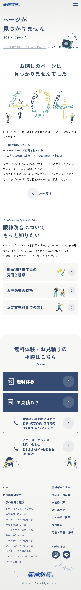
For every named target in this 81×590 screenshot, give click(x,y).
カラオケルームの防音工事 (19, 540)
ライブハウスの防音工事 (18, 551)
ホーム (7, 487)
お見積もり (27, 402)
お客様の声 (58, 502)
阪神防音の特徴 (12, 495)
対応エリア (58, 510)
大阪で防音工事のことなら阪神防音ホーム (24, 47)
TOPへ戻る (44, 193)
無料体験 (26, 381)
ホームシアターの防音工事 (19, 530)
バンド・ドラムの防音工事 (19, 519)
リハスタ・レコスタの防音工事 (21, 556)
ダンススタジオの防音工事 (19, 545)
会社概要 (57, 525)
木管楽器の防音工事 (16, 524)
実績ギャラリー (61, 487)
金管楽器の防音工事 (16, 514)
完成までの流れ (61, 495)
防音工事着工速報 (62, 532)
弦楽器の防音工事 (15, 535)
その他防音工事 (14, 561)
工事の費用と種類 (13, 502)
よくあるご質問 (61, 517)
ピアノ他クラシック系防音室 (20, 509)
